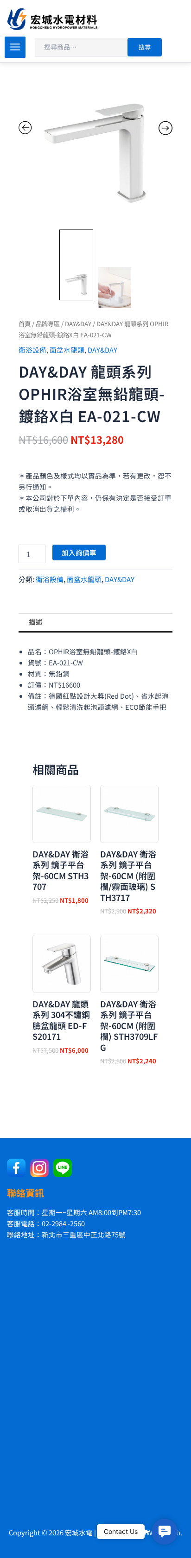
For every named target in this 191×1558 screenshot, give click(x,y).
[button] (165, 1532)
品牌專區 (48, 323)
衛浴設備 (32, 349)
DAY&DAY (78, 323)
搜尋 (145, 47)
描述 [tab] (36, 622)
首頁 (25, 323)
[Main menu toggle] (15, 47)
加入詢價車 (79, 552)
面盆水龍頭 (67, 349)
